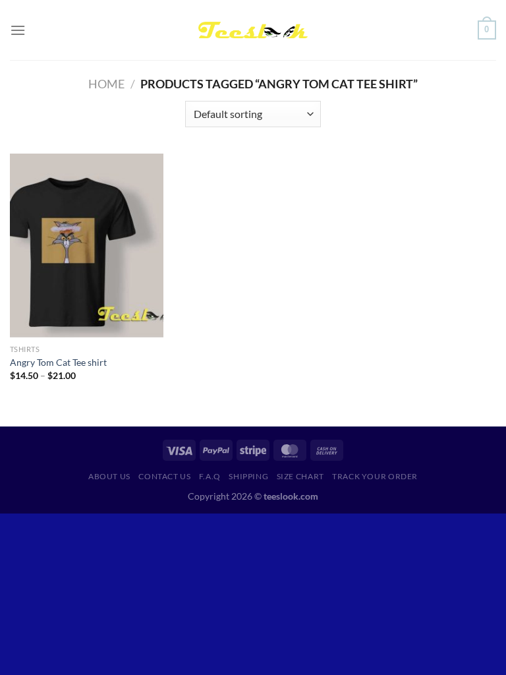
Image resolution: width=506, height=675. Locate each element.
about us (109, 476)
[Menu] (18, 30)
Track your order (375, 476)
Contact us (164, 476)
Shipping (248, 476)
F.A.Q (210, 476)
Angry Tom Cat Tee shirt (58, 362)
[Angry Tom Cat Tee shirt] (86, 246)
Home (106, 83)
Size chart (300, 476)
